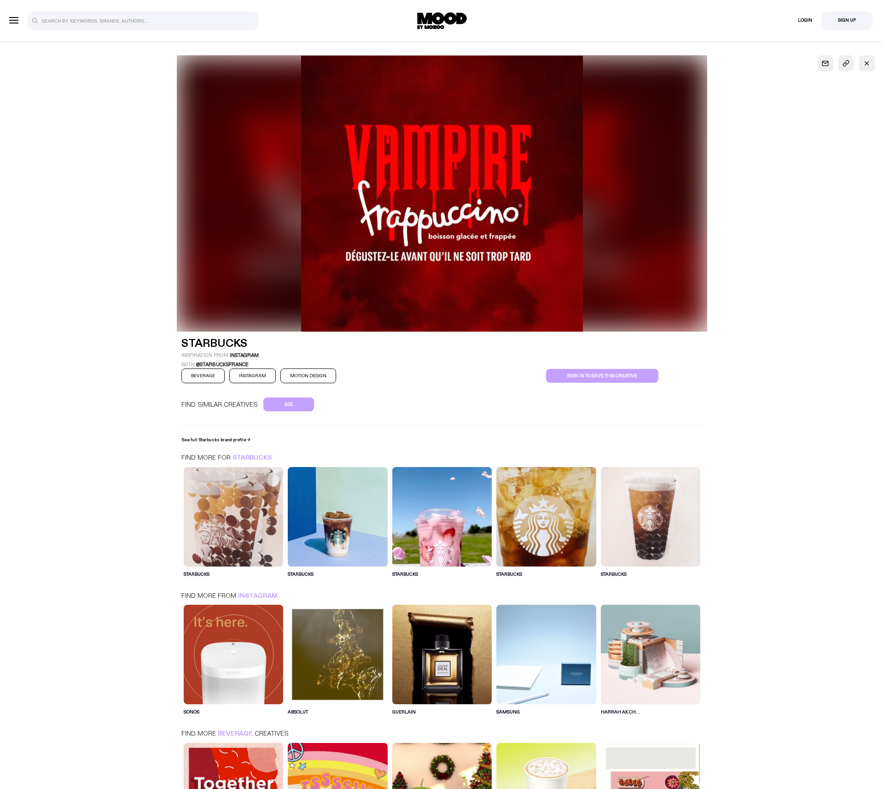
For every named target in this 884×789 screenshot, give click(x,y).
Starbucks (252, 457)
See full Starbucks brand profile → (215, 440)
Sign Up (847, 20)
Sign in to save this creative (602, 376)
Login (805, 20)
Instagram (258, 595)
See (289, 404)
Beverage (235, 733)
